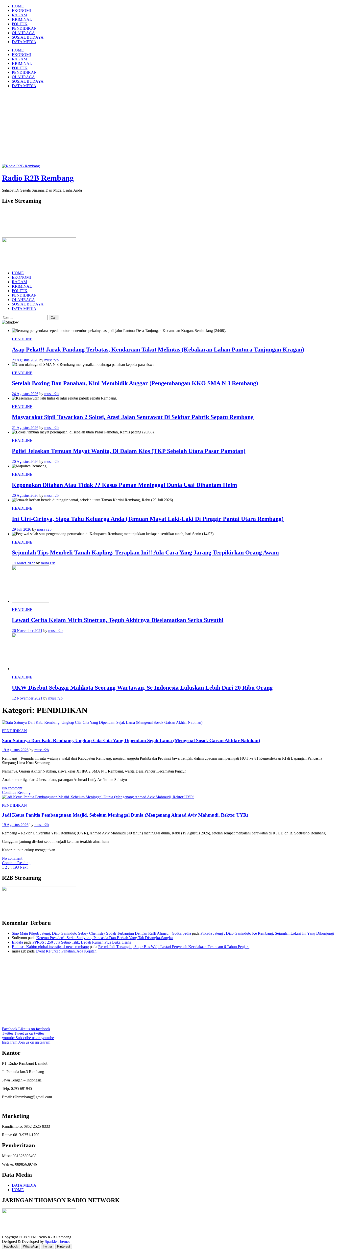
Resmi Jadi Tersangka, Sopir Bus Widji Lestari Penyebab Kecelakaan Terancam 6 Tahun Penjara (173, 947)
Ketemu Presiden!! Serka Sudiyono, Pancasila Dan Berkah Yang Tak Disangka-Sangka (104, 938)
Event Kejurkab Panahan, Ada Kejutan (66, 951)
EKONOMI (21, 10)
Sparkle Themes (57, 1241)
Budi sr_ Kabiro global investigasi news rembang (50, 947)
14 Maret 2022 (23, 563)
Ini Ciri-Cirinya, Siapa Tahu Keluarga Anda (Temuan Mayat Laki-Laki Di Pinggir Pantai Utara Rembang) (148, 519)
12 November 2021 (27, 698)
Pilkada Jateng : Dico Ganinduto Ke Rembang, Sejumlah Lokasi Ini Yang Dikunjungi (267, 933)
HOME (18, 6)
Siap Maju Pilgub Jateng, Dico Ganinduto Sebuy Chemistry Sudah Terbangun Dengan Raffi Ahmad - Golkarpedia (101, 933)
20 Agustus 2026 (25, 461)
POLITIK (19, 24)
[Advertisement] (169, 126)
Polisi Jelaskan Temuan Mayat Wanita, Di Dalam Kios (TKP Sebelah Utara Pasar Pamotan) (128, 451)
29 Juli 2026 (21, 529)
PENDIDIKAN (24, 28)
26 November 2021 (27, 630)
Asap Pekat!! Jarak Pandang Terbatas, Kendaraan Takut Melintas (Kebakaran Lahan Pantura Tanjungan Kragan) (158, 349)
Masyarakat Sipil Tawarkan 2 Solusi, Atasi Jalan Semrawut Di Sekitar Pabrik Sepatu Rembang (133, 417)
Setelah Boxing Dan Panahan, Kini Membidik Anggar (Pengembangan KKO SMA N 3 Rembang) (135, 383)
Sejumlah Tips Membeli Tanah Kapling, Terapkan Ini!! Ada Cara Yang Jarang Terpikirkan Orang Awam (145, 552)
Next (23, 867)
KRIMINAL (22, 19)
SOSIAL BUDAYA (28, 37)
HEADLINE (22, 339)
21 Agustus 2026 (25, 427)
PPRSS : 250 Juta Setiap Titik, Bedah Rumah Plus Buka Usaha (81, 942)
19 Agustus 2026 (15, 750)
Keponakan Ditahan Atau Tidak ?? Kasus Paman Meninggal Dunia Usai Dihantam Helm (124, 485)
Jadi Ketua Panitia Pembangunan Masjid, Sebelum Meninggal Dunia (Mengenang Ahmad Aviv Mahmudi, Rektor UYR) (125, 815)
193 (16, 867)
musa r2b (51, 360)
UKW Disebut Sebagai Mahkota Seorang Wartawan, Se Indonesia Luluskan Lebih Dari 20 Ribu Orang (142, 687)
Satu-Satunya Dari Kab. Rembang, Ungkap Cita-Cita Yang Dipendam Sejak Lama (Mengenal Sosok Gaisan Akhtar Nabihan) (131, 740)
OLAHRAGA (23, 33)
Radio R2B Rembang (38, 178)
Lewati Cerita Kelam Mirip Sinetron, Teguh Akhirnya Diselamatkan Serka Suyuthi (117, 620)
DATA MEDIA (24, 42)
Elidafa (17, 942)
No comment (12, 788)
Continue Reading (16, 792)
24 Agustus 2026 (25, 360)
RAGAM (19, 15)
